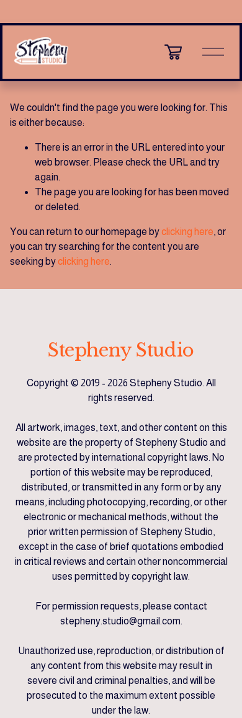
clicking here (187, 231)
